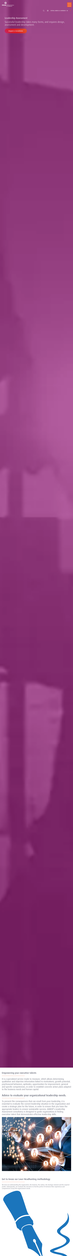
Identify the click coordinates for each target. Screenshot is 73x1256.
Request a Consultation (16, 31)
